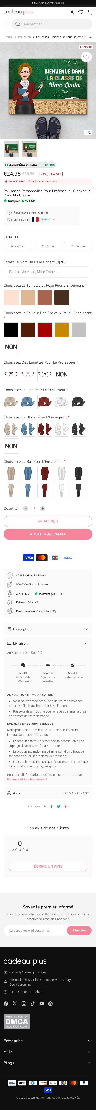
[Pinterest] (50, 1003)
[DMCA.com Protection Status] (48, 1021)
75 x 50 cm (48, 246)
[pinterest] (66, 806)
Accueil (8, 37)
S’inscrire (79, 930)
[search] (18, 24)
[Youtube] (41, 1003)
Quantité (11, 508)
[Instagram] (23, 1003)
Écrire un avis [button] (48, 866)
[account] (72, 12)
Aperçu (51, 521)
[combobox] (52, 24)
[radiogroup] (48, 297)
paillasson (24, 37)
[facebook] (51, 806)
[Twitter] (15, 1003)
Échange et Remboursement (27, 779)
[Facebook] (6, 1003)
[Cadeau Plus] (18, 12)
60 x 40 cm (18, 246)
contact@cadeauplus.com (27, 972)
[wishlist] (80, 12)
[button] (48, 262)
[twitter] (58, 806)
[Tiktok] (32, 1003)
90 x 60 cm (78, 246)
